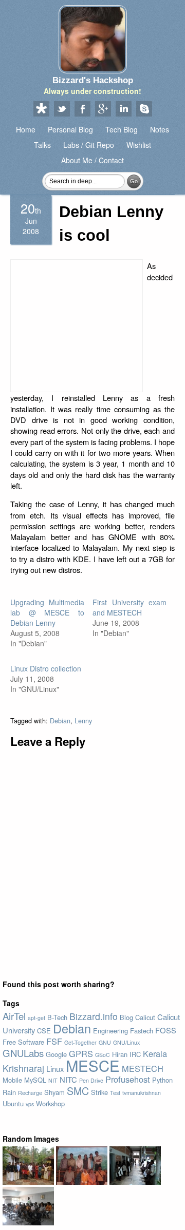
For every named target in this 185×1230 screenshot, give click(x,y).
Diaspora (41, 109)
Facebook (82, 109)
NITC (68, 1079)
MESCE (93, 1065)
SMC (78, 1090)
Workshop (50, 1103)
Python (162, 1080)
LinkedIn (123, 109)
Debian (60, 720)
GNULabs (23, 1053)
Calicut (145, 1017)
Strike (99, 1092)
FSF (54, 1041)
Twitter (61, 109)
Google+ (103, 109)
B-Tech (57, 1017)
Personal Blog (70, 129)
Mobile (12, 1080)
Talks (42, 145)
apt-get (36, 1018)
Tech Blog (121, 129)
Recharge (30, 1093)
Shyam (54, 1092)
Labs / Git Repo (88, 145)
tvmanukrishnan (141, 1093)
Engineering (110, 1030)
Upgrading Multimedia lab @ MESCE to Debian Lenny (47, 612)
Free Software (23, 1042)
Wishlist (138, 145)
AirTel (14, 1016)
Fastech (141, 1030)
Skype (144, 109)
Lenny (83, 720)
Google (56, 1054)
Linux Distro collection (45, 668)
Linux (55, 1068)
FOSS (165, 1030)
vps (30, 1104)
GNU (105, 1042)
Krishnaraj (23, 1068)
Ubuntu (13, 1103)
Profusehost (127, 1079)
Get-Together (80, 1042)
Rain (9, 1092)
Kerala (155, 1053)
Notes (159, 129)
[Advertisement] (76, 325)
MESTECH (142, 1068)
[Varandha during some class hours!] (135, 1182)
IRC (135, 1054)
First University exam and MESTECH (129, 607)
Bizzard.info (93, 1016)
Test (115, 1093)
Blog (126, 1017)
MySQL (35, 1080)
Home (25, 129)
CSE (44, 1030)
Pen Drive (91, 1080)
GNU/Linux (126, 1042)
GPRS (81, 1053)
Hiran (119, 1054)
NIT (53, 1080)
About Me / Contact (92, 160)
